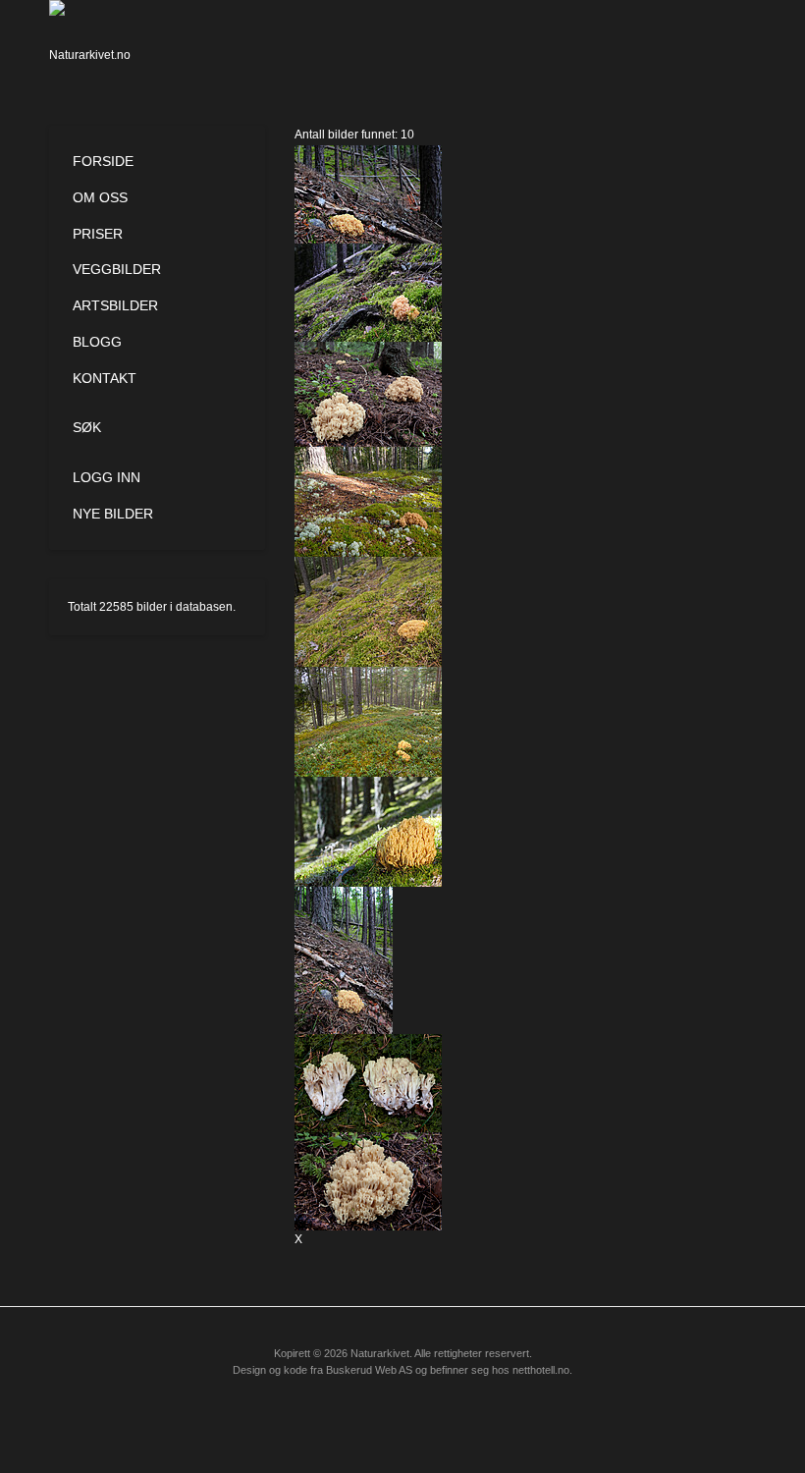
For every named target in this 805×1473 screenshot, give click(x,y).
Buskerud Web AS (369, 1370)
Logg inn (106, 477)
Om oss (100, 197)
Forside (103, 161)
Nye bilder (113, 513)
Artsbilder (115, 305)
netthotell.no (540, 1370)
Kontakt (104, 378)
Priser (98, 234)
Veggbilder (117, 269)
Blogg (97, 342)
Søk (87, 427)
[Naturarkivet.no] (95, 44)
